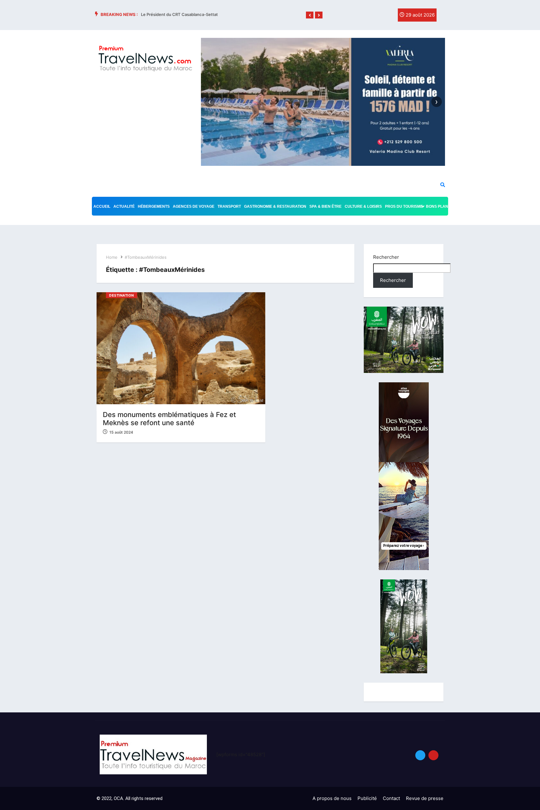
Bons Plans (438, 206)
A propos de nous (332, 798)
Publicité (367, 798)
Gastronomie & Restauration (275, 206)
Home (112, 257)
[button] (309, 15)
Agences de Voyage (193, 206)
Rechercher (386, 257)
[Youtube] (433, 755)
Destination (121, 295)
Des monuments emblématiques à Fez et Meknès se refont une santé (169, 418)
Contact (391, 798)
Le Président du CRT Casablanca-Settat (179, 14)
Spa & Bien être (325, 206)
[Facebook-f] (361, 16)
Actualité (124, 206)
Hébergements (154, 206)
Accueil (101, 206)
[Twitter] (374, 16)
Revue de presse (424, 798)
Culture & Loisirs (363, 206)
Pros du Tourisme (404, 206)
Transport (229, 206)
